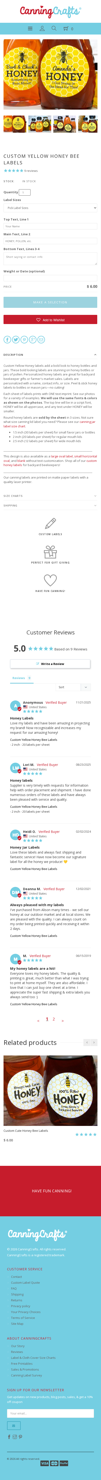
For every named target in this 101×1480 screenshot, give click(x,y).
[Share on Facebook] (7, 339)
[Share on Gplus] (33, 339)
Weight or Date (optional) (24, 271)
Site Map (17, 1324)
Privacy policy (20, 1306)
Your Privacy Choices (26, 1312)
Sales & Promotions (25, 1369)
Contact (16, 1277)
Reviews (17, 1352)
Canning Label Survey (26, 1375)
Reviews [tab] (18, 678)
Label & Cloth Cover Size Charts (33, 1358)
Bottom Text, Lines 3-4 (21, 249)
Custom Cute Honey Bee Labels (26, 1130)
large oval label (62, 456)
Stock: (9, 181)
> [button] (63, 1021)
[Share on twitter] (16, 339)
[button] (50, 319)
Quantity (11, 192)
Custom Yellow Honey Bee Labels (33, 740)
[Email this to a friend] (41, 339)
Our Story (18, 1346)
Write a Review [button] (52, 664)
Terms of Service (23, 1318)
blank (21, 461)
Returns (16, 1300)
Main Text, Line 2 (17, 234)
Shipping (10, 505)
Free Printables (22, 1363)
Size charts (13, 496)
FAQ (14, 1288)
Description (13, 354)
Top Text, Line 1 (16, 219)
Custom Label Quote (25, 1282)
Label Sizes (12, 200)
